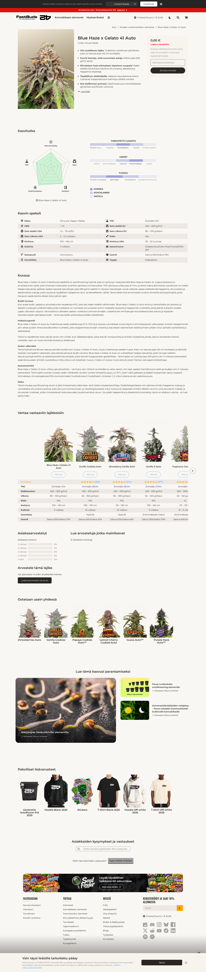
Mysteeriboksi (95, 17)
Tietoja (67, 898)
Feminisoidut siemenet (75, 913)
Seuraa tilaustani (32, 905)
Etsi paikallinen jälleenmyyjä (78, 918)
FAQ (105, 905)
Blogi (106, 930)
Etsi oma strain (110, 887)
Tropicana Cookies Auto (185, 466)
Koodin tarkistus (31, 918)
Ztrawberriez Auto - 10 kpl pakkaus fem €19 (101, 10)
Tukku (66, 934)
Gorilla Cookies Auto (90, 466)
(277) (160, 481)
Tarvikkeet (68, 922)
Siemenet (68, 905)
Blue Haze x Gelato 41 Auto (172, 27)
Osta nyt (58, 474)
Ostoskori (28, 909)
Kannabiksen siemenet (69, 17)
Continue (149, 4)
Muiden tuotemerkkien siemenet (137, 27)
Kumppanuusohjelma (74, 930)
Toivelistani (29, 913)
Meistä (107, 898)
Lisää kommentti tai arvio (34, 580)
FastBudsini (30, 898)
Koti (114, 27)
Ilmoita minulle (168, 70)
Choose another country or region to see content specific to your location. (73, 4)
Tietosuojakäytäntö (113, 926)
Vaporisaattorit (71, 926)
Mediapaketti (110, 909)
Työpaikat (108, 934)
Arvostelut (108, 939)
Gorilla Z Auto (153, 466)
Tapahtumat (69, 939)
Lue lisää (85, 91)
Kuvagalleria (69, 943)
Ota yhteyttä (109, 913)
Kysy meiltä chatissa (120, 860)
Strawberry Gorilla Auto (122, 466)
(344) (129, 481)
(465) (97, 481)
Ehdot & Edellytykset (114, 922)
